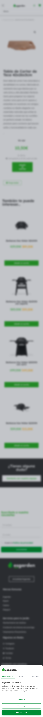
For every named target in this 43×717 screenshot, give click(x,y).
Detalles (21, 676)
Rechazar (21, 700)
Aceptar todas (21, 712)
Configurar (21, 706)
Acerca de (35, 676)
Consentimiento (7, 676)
